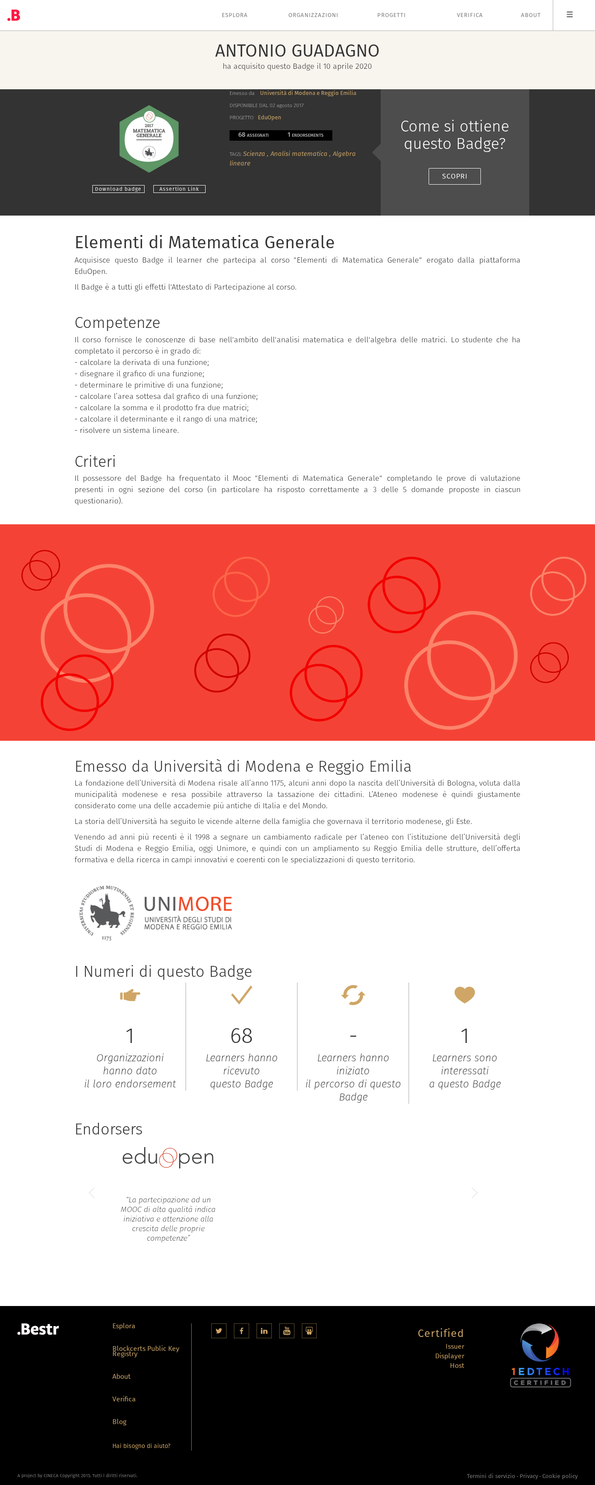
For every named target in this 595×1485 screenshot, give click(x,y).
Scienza (254, 154)
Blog (119, 1422)
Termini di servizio (491, 1476)
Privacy (529, 1476)
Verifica (470, 15)
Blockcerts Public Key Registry (145, 1352)
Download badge (118, 189)
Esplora (235, 15)
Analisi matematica (299, 154)
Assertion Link (179, 189)
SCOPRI (455, 176)
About (531, 15)
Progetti (391, 15)
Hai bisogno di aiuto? (141, 1446)
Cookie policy (560, 1476)
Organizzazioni (313, 15)
